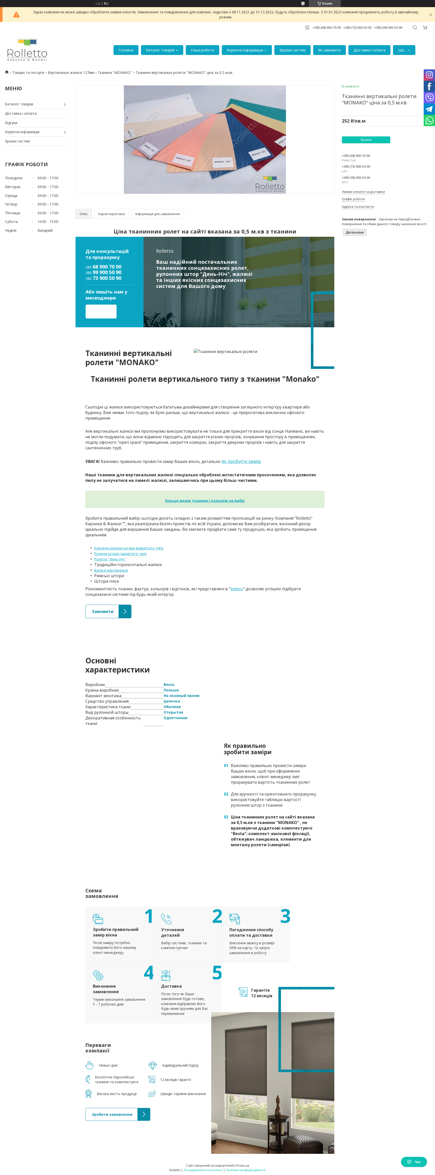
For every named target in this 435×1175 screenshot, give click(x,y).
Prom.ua (242, 1165)
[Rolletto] (27, 50)
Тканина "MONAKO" (115, 72)
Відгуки (11, 122)
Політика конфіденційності (246, 1170)
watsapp (111, 313)
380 (103, 267)
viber (91, 313)
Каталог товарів (160, 49)
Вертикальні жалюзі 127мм (71, 72)
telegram (101, 313)
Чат (418, 1162)
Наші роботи (202, 49)
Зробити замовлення (104, 1110)
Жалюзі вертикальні (111, 570)
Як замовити (329, 49)
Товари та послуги (28, 72)
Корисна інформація (245, 49)
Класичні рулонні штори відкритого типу (128, 548)
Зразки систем (292, 49)
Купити (366, 140)
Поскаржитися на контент (203, 1170)
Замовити (94, 607)
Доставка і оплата (369, 49)
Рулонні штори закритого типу (120, 553)
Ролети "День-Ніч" (110, 559)
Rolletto (236, 588)
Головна (126, 49)
